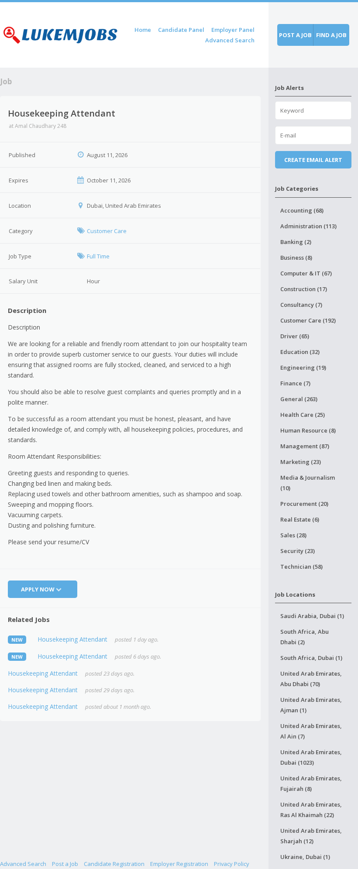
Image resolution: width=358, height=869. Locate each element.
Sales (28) (293, 535)
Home (142, 30)
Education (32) (300, 352)
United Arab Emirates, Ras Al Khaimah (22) (311, 809)
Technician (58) (301, 566)
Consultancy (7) (301, 305)
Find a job (331, 35)
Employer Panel (233, 30)
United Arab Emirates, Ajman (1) (311, 705)
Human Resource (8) (308, 430)
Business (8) (296, 257)
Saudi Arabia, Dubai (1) (312, 616)
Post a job (295, 35)
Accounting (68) (302, 210)
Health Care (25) (302, 415)
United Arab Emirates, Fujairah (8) (311, 783)
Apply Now (38, 589)
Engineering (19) (303, 367)
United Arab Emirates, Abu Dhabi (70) (311, 679)
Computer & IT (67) (306, 273)
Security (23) (297, 551)
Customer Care (107, 231)
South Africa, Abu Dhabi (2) (304, 637)
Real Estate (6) (299, 519)
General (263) (298, 399)
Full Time (98, 256)
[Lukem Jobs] (60, 33)
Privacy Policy (231, 864)
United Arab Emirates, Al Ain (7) (311, 731)
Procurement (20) (304, 504)
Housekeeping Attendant (72, 639)
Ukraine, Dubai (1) (305, 857)
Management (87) (304, 446)
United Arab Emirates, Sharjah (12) (311, 836)
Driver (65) (294, 336)
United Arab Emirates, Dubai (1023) (311, 757)
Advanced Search (230, 40)
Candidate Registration (114, 864)
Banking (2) (295, 242)
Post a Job (65, 864)
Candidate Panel (181, 30)
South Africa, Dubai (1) (311, 658)
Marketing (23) (300, 462)
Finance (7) (295, 383)
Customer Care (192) (308, 320)
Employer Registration (179, 864)
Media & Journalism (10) (307, 483)
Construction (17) (303, 289)
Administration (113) (308, 226)
